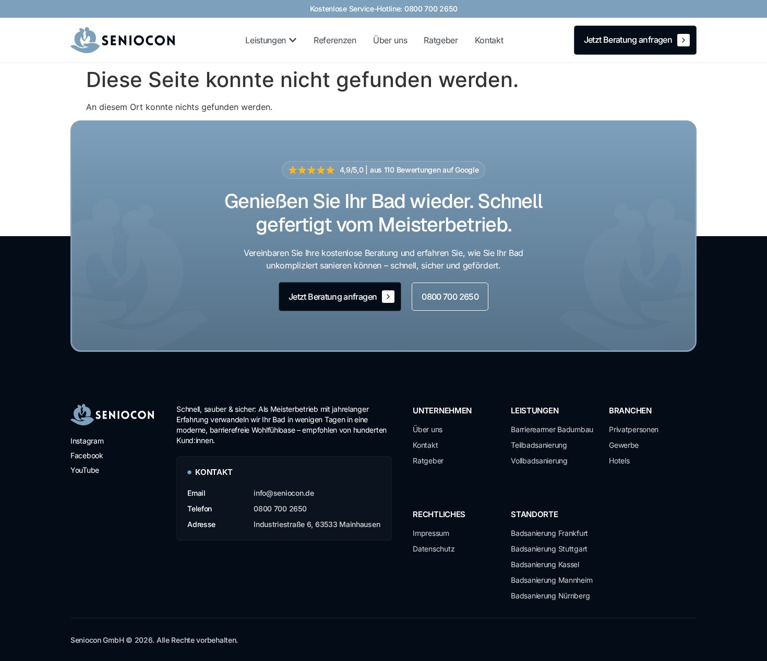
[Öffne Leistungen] (293, 40)
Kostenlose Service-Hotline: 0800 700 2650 (384, 8)
